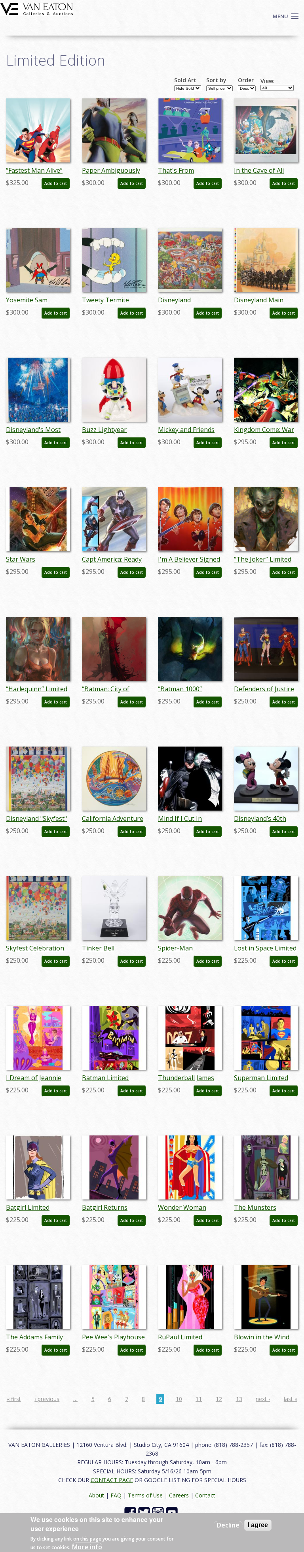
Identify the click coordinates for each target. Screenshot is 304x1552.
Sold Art (185, 80)
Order (246, 80)
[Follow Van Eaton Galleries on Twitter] (145, 1512)
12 (219, 1399)
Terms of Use (145, 1495)
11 (199, 1399)
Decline (228, 1525)
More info (87, 1547)
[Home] (36, 8)
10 (179, 1399)
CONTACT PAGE (112, 1480)
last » (290, 1399)
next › (263, 1399)
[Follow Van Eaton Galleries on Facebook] (131, 1512)
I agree (258, 1525)
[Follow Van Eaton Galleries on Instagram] (159, 1512)
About (96, 1495)
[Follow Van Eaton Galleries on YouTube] (173, 1512)
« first (14, 1399)
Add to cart (55, 183)
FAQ (116, 1495)
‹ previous (46, 1399)
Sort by (216, 80)
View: (267, 81)
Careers (179, 1495)
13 (239, 1399)
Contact (205, 1495)
